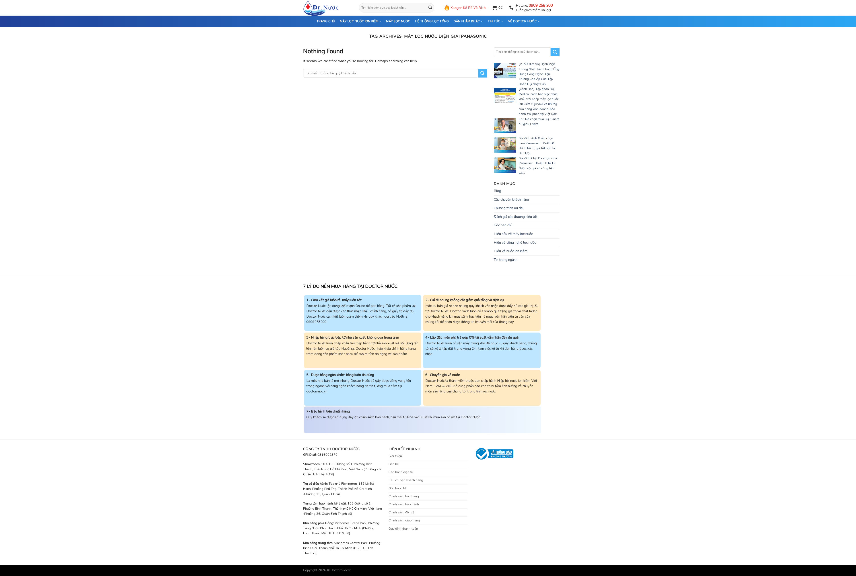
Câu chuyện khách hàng (511, 199)
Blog (497, 190)
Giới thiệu (395, 456)
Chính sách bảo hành (404, 504)
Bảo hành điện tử (401, 472)
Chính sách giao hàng (404, 520)
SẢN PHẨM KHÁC (467, 21)
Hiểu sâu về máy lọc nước (513, 233)
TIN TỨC (494, 21)
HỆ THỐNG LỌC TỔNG (432, 21)
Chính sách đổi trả (401, 512)
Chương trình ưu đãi (508, 208)
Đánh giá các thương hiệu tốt (515, 216)
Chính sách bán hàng (404, 496)
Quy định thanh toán (403, 528)
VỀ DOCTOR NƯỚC (522, 21)
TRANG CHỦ (326, 21)
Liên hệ (394, 464)
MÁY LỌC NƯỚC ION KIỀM (359, 21)
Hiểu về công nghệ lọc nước (515, 242)
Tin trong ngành (505, 259)
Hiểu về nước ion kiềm (510, 251)
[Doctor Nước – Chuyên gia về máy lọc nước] (327, 8)
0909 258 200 (541, 5)
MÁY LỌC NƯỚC (398, 21)
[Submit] (430, 8)
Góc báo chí (502, 225)
